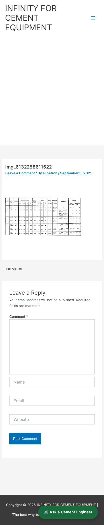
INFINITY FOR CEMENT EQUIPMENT (31, 18)
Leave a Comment (20, 173)
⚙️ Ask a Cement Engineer (68, 512)
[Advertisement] (52, 90)
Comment (18, 316)
